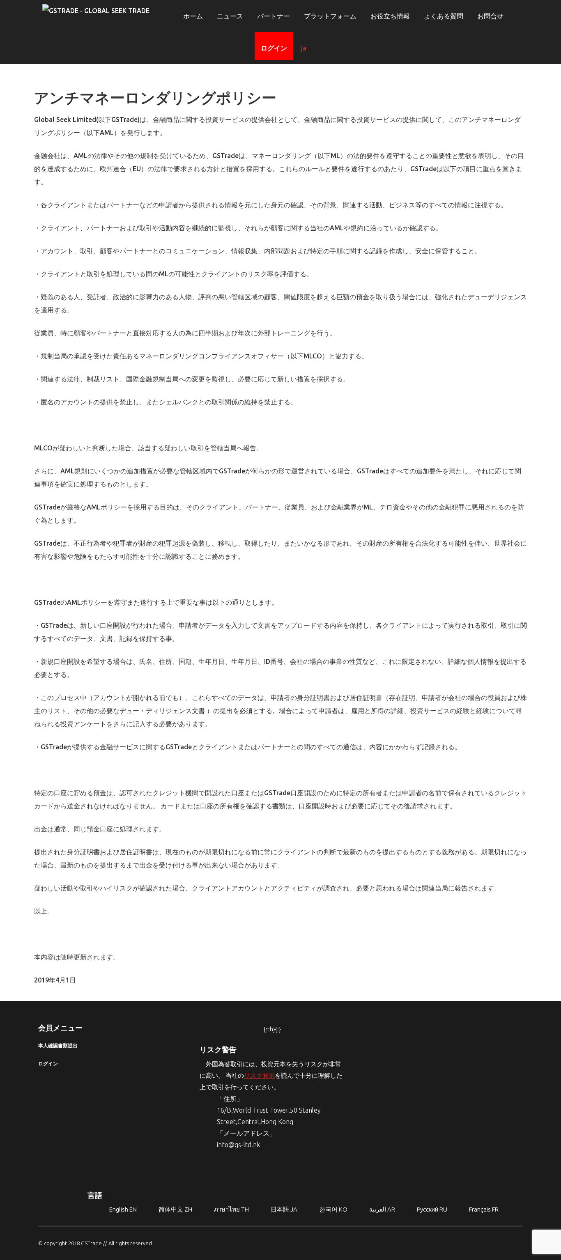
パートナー (273, 16)
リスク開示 (259, 1075)
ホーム (193, 16)
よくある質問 (443, 16)
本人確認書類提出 (58, 1045)
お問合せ (490, 16)
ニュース (230, 16)
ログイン (274, 48)
